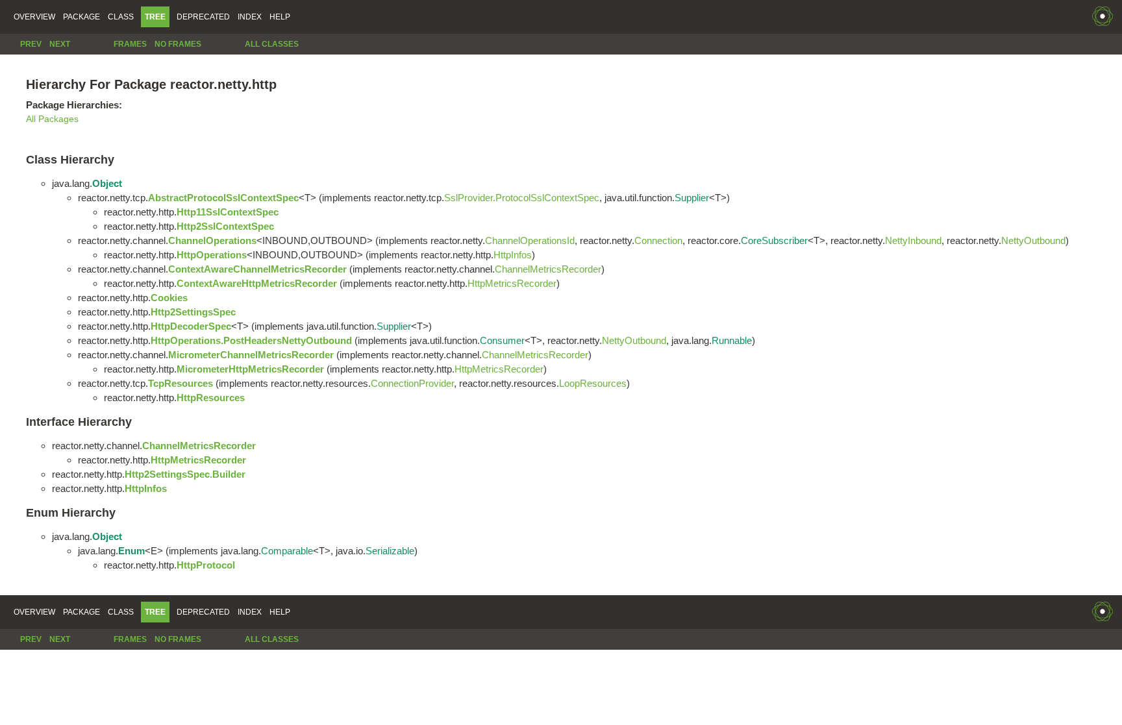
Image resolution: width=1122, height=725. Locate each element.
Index (250, 16)
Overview (34, 16)
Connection (658, 240)
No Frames (178, 44)
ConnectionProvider (412, 383)
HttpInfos (512, 254)
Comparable (287, 550)
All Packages (52, 119)
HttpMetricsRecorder (512, 283)
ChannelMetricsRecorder (548, 269)
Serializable (390, 550)
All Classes (272, 44)
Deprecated (203, 16)
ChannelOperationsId (530, 240)
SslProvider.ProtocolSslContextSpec (521, 197)
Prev (31, 44)
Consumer (502, 340)
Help (279, 16)
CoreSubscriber (774, 240)
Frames (130, 44)
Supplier (692, 197)
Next (59, 44)
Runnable (732, 340)
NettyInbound (913, 240)
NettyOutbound (1033, 240)
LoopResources (593, 383)
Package (81, 16)
